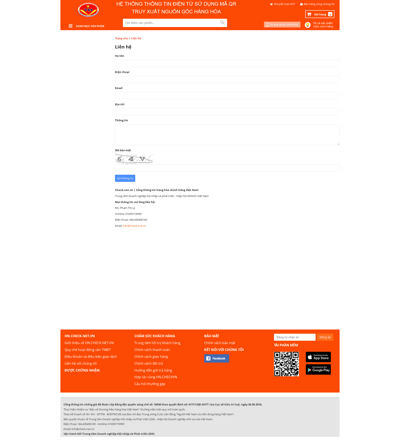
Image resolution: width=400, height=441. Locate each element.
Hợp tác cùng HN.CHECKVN (155, 377)
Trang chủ (121, 38)
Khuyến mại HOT (284, 4)
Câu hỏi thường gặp (149, 384)
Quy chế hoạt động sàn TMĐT (88, 349)
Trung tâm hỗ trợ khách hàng (157, 343)
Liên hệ (136, 38)
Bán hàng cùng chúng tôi (319, 4)
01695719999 (116, 424)
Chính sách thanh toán (152, 349)
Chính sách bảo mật (219, 343)
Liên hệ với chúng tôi (81, 363)
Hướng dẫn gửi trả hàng (153, 370)
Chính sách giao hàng (151, 356)
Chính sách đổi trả (148, 363)
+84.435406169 (87, 424)
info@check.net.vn (134, 226)
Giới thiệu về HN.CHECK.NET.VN (89, 343)
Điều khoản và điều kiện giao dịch (91, 356)
